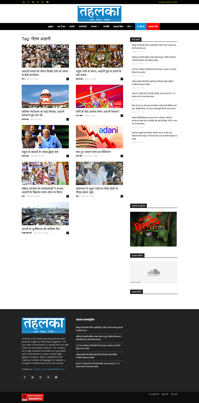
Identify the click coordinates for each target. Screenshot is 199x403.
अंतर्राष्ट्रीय (83, 26)
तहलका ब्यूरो (79, 79)
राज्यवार (94, 26)
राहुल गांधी (165, 394)
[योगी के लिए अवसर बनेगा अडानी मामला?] (99, 96)
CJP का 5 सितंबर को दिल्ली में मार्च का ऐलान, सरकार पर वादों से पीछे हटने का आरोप (154, 70)
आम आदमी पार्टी (154, 394)
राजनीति (106, 26)
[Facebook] (28, 2)
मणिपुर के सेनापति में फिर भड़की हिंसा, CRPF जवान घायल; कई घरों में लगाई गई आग (154, 46)
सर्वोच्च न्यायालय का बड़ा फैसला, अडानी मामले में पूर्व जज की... (43, 113)
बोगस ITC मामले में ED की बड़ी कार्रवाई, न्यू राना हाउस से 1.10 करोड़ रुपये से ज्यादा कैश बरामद (153, 95)
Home (24, 34)
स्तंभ (129, 26)
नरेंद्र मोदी (174, 394)
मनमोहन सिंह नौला (27, 233)
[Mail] (33, 2)
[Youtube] (47, 2)
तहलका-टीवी (153, 26)
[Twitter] (42, 2)
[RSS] (38, 2)
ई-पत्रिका (140, 26)
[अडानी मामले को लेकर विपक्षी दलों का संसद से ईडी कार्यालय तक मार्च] (45, 56)
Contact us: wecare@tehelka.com (48, 369)
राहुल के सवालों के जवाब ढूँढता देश (40, 152)
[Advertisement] (152, 176)
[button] (24, 2)
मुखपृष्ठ (50, 26)
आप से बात (61, 26)
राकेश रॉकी (79, 156)
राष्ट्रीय (72, 26)
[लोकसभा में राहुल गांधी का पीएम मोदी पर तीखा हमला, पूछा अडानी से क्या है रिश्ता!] (99, 173)
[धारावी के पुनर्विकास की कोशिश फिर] (45, 213)
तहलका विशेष (118, 26)
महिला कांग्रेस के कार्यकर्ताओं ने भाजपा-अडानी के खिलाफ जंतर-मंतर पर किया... (43, 190)
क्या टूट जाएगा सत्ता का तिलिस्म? (93, 152)
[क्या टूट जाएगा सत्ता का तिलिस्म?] (99, 136)
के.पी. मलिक (79, 115)
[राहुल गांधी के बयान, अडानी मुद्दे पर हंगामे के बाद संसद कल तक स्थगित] (99, 56)
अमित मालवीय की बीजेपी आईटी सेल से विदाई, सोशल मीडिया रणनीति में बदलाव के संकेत (152, 83)
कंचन (23, 79)
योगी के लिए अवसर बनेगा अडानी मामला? (97, 111)
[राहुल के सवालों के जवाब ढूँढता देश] (45, 136)
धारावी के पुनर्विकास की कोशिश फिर (41, 229)
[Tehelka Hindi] (99, 14)
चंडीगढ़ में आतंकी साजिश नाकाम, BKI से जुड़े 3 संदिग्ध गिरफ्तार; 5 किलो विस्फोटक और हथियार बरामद (154, 58)
